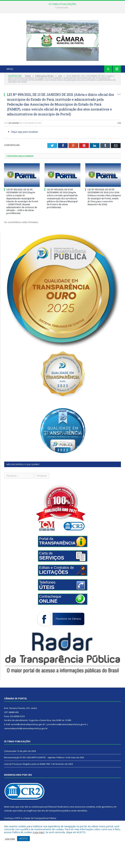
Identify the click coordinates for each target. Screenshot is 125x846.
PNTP (17, 818)
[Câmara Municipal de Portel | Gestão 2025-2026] (62, 40)
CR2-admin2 (13, 123)
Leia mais (39, 832)
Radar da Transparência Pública (40, 818)
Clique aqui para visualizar (24, 131)
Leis (119, 123)
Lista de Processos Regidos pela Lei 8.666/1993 (27, 763)
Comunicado (10, 751)
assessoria (79, 806)
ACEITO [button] (23, 838)
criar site (24, 806)
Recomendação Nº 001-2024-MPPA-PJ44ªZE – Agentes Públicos (62, 7)
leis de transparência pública (56, 810)
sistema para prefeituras (44, 806)
